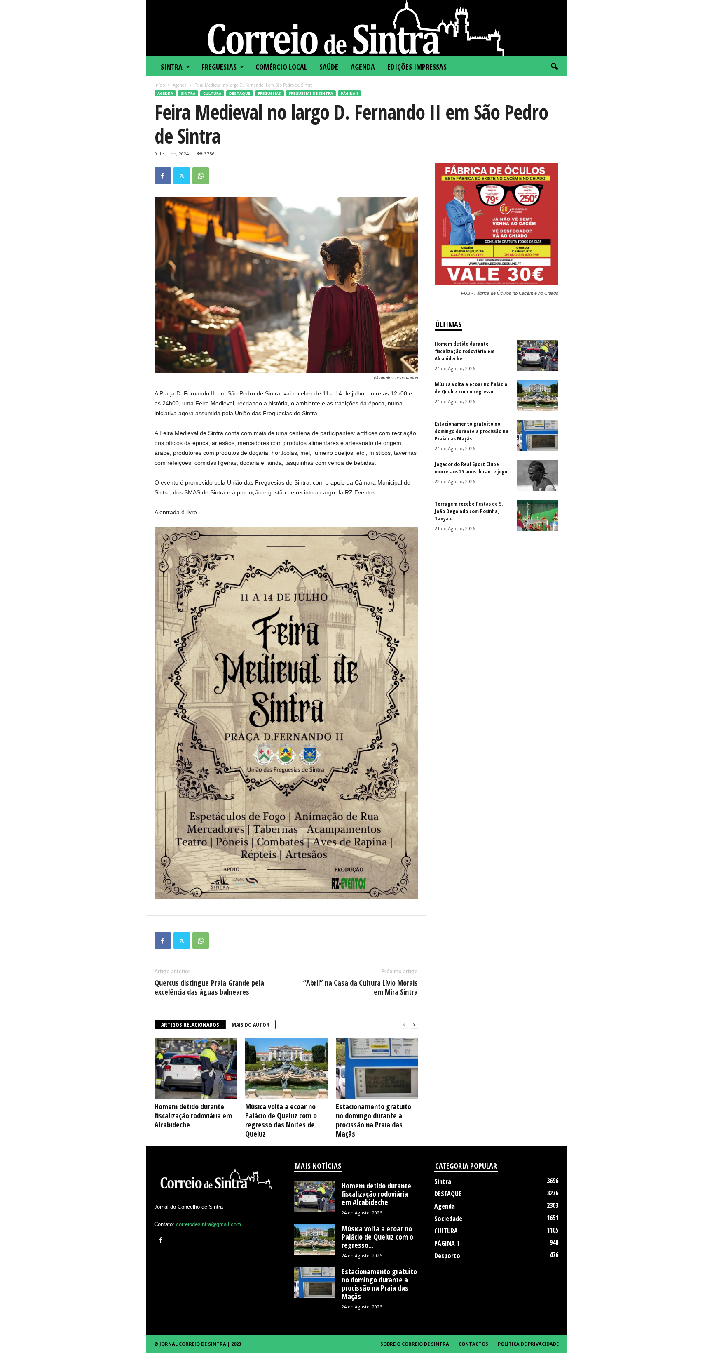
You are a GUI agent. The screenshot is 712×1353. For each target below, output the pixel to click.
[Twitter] (181, 175)
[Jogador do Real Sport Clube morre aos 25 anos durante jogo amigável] (537, 475)
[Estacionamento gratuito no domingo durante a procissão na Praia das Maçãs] (377, 1068)
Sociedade (448, 1218)
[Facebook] (163, 175)
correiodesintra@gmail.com (208, 1224)
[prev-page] (404, 1025)
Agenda (363, 67)
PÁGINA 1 (349, 93)
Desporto (447, 1255)
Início (160, 85)
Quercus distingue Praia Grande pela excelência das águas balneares (209, 987)
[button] (554, 67)
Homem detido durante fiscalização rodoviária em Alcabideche (193, 1115)
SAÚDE (328, 67)
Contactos (473, 1344)
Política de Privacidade (528, 1344)
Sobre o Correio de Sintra (414, 1344)
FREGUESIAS (219, 67)
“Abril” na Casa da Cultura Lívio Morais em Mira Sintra (360, 987)
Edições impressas (417, 67)
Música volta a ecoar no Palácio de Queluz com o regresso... (471, 387)
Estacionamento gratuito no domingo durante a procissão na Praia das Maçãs (373, 1120)
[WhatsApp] (200, 175)
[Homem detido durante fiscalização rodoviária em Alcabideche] (196, 1068)
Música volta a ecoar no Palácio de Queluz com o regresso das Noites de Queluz (281, 1120)
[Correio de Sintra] (356, 28)
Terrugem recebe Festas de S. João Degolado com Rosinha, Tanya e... (469, 511)
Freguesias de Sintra (311, 93)
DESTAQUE (239, 93)
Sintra (172, 67)
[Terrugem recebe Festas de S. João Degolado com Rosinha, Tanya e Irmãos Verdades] (537, 515)
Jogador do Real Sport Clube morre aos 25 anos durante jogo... (473, 467)
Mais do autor (250, 1024)
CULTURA (212, 93)
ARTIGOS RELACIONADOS (190, 1024)
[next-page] (414, 1025)
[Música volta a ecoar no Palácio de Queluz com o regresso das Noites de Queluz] (286, 1068)
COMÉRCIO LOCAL (281, 67)
